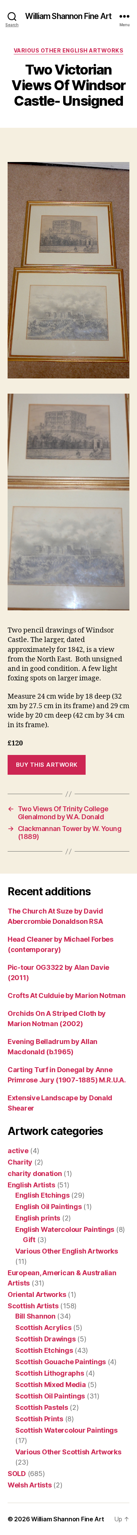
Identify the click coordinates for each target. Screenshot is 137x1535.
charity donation (35, 1173)
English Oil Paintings (48, 1207)
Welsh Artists (30, 1485)
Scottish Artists (33, 1306)
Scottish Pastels (41, 1407)
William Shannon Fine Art (68, 16)
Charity (20, 1162)
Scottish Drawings (45, 1339)
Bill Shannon (35, 1316)
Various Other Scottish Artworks (68, 1452)
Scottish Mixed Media (50, 1385)
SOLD (17, 1474)
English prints (37, 1218)
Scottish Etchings (44, 1350)
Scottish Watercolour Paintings (66, 1430)
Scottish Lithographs (49, 1373)
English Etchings (42, 1195)
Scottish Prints (39, 1419)
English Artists (31, 1185)
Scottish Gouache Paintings (60, 1362)
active (18, 1151)
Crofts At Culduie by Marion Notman (67, 995)
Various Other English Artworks (68, 50)
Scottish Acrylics (43, 1328)
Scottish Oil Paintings (50, 1396)
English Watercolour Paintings (64, 1229)
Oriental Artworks (37, 1294)
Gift (29, 1240)
